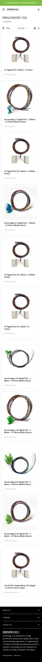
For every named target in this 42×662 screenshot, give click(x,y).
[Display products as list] (39, 28)
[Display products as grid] (35, 28)
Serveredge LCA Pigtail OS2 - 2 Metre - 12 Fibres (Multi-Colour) (18, 431)
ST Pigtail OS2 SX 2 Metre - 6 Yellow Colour (19, 276)
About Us (17, 655)
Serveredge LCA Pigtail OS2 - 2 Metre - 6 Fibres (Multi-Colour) (17, 379)
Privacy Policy (7, 655)
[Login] (39, 9)
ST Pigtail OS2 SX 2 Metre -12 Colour (16, 327)
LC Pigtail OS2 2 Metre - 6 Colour (18, 70)
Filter (8, 28)
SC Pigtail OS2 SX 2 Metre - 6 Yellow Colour (19, 172)
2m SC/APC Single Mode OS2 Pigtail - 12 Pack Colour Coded (19, 586)
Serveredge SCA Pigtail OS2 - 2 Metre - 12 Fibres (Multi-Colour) (18, 535)
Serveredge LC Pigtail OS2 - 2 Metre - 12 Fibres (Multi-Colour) (19, 120)
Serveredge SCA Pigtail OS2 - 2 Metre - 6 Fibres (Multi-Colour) (17, 483)
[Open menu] (3, 9)
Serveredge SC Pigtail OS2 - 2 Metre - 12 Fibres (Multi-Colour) (19, 224)
